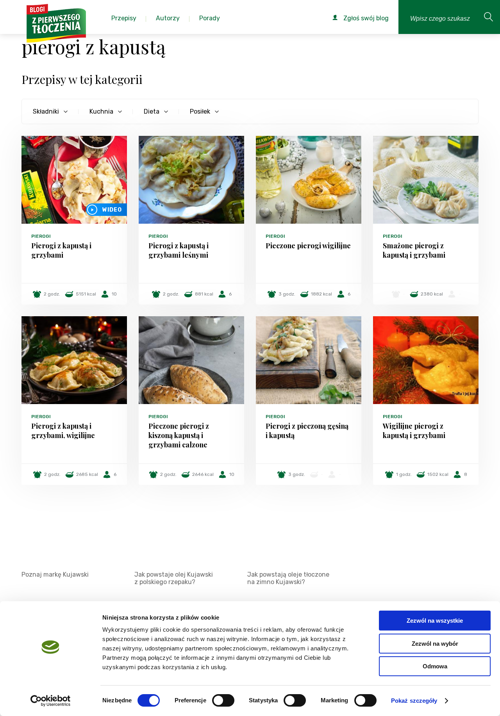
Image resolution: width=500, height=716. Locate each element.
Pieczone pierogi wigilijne (308, 245)
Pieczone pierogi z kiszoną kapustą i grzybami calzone (178, 435)
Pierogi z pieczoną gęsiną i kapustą (307, 430)
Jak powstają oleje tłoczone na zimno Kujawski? (288, 578)
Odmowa (435, 666)
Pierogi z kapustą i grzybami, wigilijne (63, 430)
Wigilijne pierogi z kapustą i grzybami (414, 430)
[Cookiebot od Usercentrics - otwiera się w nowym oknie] (50, 701)
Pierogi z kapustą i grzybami (61, 250)
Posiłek (200, 111)
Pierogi (41, 236)
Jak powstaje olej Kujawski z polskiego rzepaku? (173, 578)
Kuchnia (101, 111)
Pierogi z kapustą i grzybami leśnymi (178, 250)
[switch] (223, 700)
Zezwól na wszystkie (435, 620)
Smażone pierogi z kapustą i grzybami (414, 250)
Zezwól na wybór (435, 643)
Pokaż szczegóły (414, 700)
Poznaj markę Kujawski (55, 574)
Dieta (151, 111)
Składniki (46, 111)
